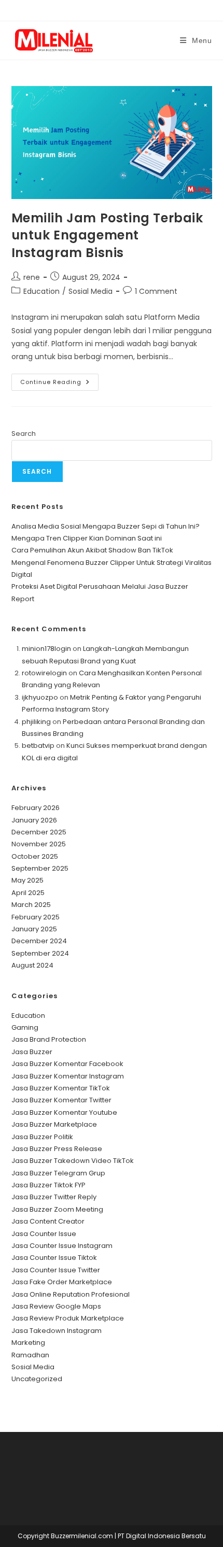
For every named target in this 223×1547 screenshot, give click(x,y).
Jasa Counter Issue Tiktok (54, 1257)
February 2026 (35, 808)
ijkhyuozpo (40, 697)
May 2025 (27, 880)
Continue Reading (59, 384)
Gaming (24, 1027)
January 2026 (34, 820)
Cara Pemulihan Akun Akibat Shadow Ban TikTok (92, 550)
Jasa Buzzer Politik (42, 1137)
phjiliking (36, 722)
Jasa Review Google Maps (56, 1306)
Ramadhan (30, 1355)
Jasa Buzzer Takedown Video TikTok (72, 1161)
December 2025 (38, 832)
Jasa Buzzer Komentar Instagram (67, 1076)
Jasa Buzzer (31, 1052)
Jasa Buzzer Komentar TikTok (60, 1088)
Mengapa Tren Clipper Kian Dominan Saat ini (86, 538)
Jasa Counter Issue (43, 1234)
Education (41, 291)
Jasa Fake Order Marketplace (61, 1282)
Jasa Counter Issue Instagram (62, 1246)
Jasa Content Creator (48, 1221)
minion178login (46, 649)
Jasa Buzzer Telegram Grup (58, 1173)
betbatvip (38, 745)
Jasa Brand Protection (48, 1039)
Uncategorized (36, 1379)
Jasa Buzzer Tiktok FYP (48, 1185)
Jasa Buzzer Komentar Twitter (61, 1100)
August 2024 (32, 965)
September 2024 (40, 953)
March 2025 (31, 905)
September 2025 (39, 868)
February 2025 (35, 917)
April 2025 (28, 893)
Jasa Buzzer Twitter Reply (53, 1197)
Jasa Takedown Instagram (56, 1331)
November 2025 (38, 844)
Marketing (28, 1342)
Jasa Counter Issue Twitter (55, 1270)
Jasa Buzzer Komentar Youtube (64, 1112)
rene (31, 277)
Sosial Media (90, 291)
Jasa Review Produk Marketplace (67, 1318)
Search (23, 433)
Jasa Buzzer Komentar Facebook (67, 1064)
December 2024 (39, 941)
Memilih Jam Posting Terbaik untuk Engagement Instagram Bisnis (107, 235)
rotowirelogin (44, 673)
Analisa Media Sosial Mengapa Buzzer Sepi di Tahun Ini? (105, 526)
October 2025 (34, 856)
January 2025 (34, 929)
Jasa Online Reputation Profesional (70, 1294)
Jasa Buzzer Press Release (56, 1149)
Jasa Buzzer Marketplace (54, 1124)
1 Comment (156, 291)
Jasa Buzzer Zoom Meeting (57, 1209)
